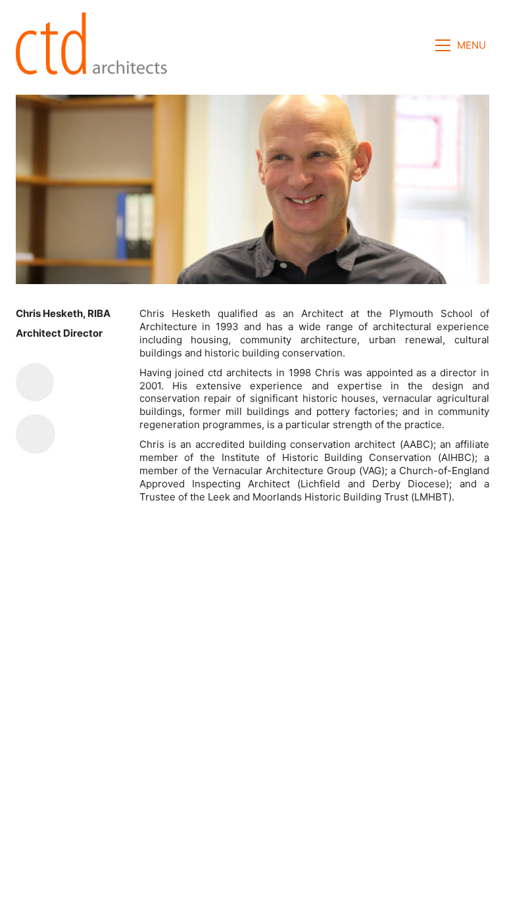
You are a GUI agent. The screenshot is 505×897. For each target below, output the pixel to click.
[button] (462, 45)
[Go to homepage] (95, 45)
